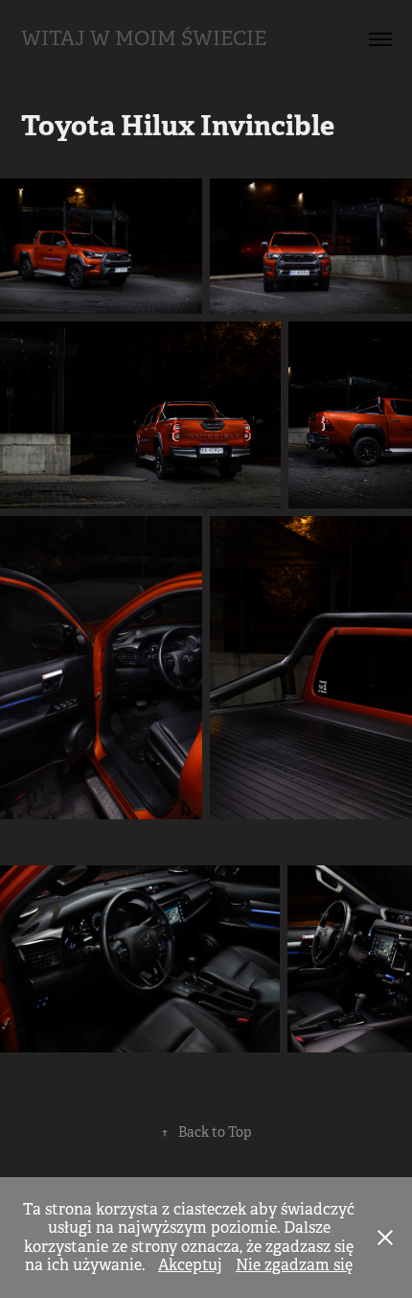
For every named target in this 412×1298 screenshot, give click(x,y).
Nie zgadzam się (294, 1265)
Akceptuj (190, 1265)
